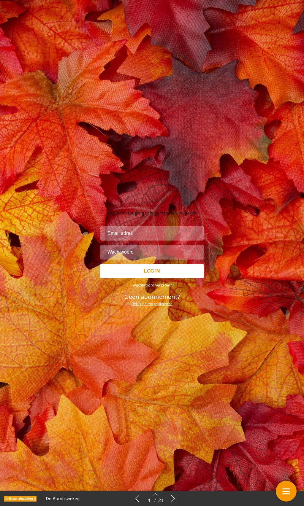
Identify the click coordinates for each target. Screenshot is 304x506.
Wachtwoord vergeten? (152, 285)
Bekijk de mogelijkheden (152, 303)
